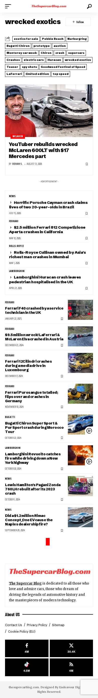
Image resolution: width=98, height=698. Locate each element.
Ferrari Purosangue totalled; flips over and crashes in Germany (31, 396)
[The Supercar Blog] (49, 6)
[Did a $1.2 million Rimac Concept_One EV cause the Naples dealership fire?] (80, 517)
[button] (9, 6)
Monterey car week (22, 53)
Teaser (12, 67)
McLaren (18, 136)
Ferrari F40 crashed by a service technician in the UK (34, 310)
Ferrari (13, 221)
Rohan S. (17, 164)
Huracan (54, 60)
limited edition (37, 74)
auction (60, 46)
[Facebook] (26, 648)
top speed (61, 74)
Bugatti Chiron (18, 46)
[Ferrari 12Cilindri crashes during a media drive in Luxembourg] (80, 363)
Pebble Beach (53, 39)
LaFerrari (14, 74)
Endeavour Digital (71, 687)
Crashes (13, 60)
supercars (76, 53)
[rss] (71, 667)
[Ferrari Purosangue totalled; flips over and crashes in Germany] (80, 394)
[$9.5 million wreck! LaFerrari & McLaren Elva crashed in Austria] (80, 336)
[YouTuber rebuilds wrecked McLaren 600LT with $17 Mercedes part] (49, 110)
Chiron (46, 53)
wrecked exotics (78, 60)
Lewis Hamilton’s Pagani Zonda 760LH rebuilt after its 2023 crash (33, 489)
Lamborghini (17, 271)
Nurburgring (77, 39)
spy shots (29, 67)
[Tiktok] (26, 667)
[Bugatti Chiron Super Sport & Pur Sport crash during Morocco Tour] (80, 424)
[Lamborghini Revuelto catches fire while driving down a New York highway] (80, 455)
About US (12, 614)
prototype (41, 46)
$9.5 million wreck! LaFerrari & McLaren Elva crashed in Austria (34, 337)
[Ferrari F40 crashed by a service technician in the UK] (80, 310)
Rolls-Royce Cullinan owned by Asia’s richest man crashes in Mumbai (47, 254)
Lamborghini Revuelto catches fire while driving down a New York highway (33, 458)
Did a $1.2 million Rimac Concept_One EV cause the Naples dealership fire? (29, 519)
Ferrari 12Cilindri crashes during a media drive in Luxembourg (28, 365)
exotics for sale (26, 39)
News (12, 196)
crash (59, 53)
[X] (71, 648)
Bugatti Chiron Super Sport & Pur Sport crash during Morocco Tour (34, 427)
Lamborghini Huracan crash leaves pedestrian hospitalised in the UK (45, 279)
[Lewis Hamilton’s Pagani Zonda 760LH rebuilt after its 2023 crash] (80, 486)
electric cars (34, 60)
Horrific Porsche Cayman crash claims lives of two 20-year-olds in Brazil (48, 204)
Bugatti (10, 417)
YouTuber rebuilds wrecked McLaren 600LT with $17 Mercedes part (43, 150)
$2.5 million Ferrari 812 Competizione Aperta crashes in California (47, 229)
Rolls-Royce (16, 246)
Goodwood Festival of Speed (63, 67)
